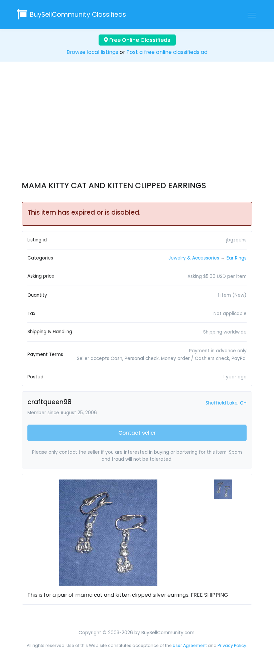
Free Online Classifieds (139, 40)
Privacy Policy (232, 645)
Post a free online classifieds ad (167, 52)
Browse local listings (92, 52)
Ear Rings (237, 258)
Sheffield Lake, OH (226, 403)
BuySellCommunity (78, 14)
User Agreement (190, 645)
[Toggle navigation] (251, 15)
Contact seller (137, 432)
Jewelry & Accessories (193, 258)
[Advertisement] (137, 127)
